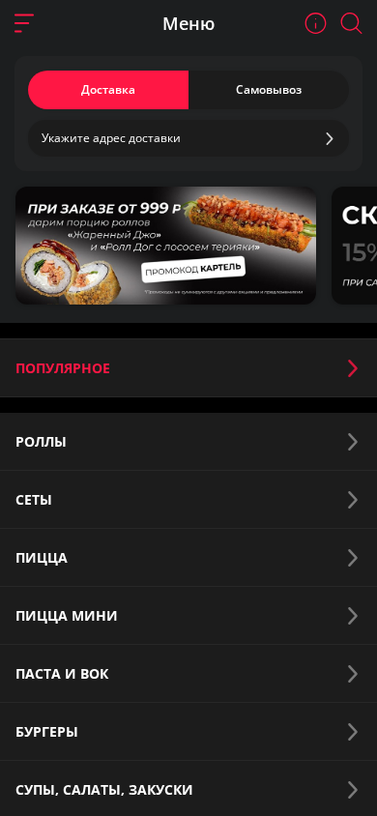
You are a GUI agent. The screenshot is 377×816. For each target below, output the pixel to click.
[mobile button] (24, 23)
